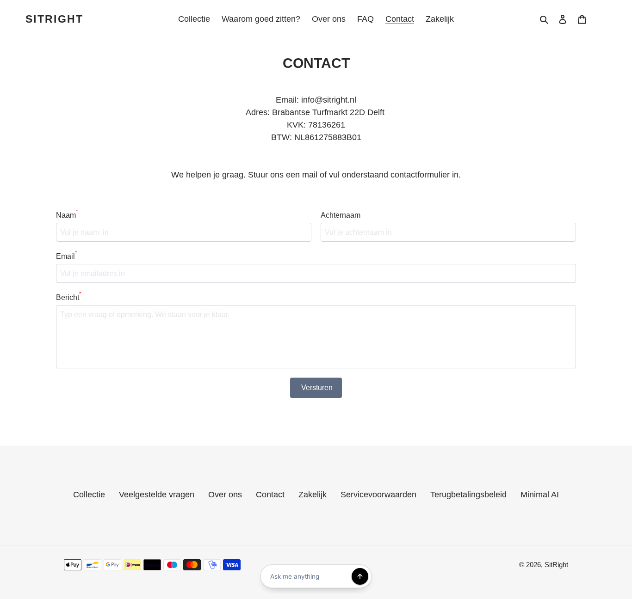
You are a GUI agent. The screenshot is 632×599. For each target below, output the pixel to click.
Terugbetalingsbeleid (468, 494)
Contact (270, 494)
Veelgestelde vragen (156, 494)
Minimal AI (539, 494)
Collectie (89, 494)
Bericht (68, 296)
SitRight (54, 19)
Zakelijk (312, 494)
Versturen (317, 387)
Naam (67, 214)
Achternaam (340, 215)
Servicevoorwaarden (378, 494)
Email (66, 255)
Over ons (225, 494)
